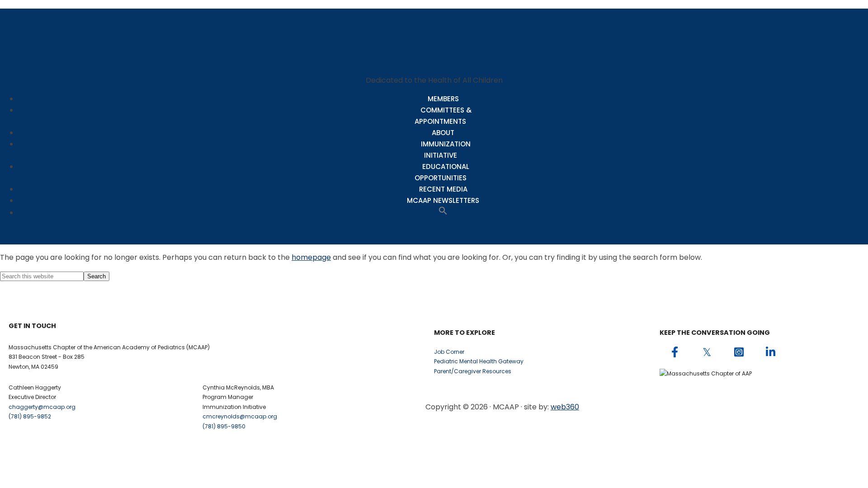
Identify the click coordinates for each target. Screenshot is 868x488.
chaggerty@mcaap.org (42, 407)
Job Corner (449, 352)
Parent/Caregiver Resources (472, 371)
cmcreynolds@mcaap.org (240, 416)
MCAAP (434, 37)
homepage (311, 257)
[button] (443, 212)
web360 (565, 407)
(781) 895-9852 (30, 416)
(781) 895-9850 (224, 426)
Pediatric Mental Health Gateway (479, 361)
